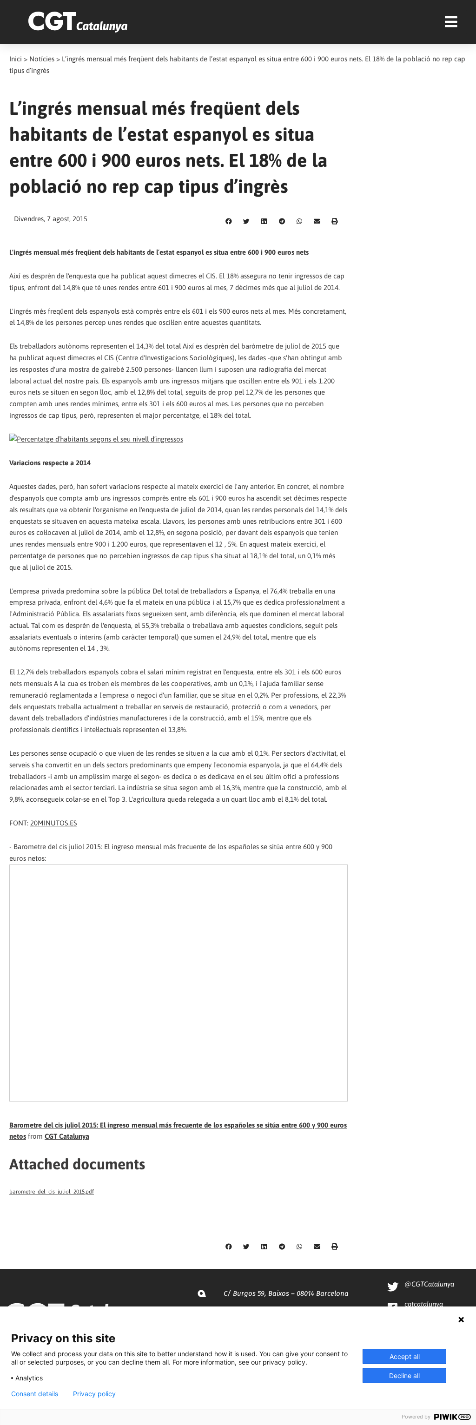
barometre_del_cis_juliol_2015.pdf (51, 1191)
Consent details (34, 1394)
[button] (228, 221)
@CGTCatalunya (429, 1284)
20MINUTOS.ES (53, 823)
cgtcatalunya (423, 1304)
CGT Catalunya (67, 1136)
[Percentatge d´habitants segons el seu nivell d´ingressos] (96, 439)
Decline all (404, 1375)
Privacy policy (94, 1394)
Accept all (405, 1356)
